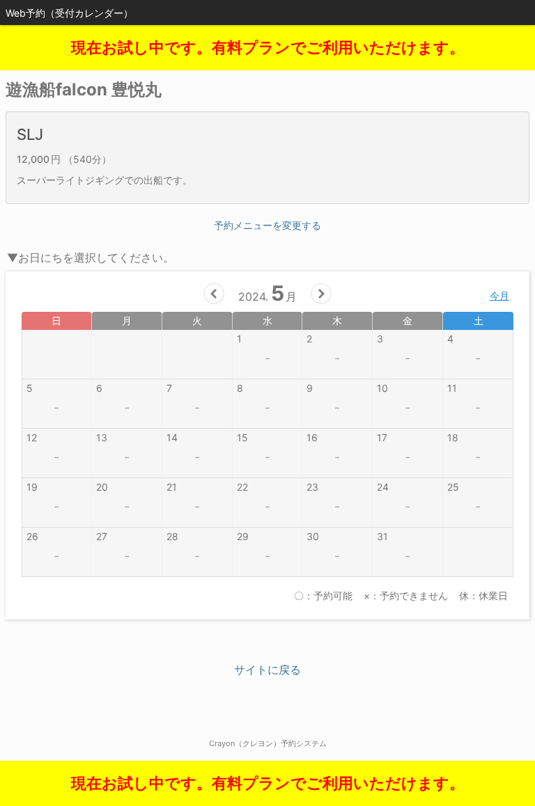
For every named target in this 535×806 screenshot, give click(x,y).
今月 (499, 295)
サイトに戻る (267, 670)
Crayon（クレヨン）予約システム (268, 743)
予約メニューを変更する (267, 225)
